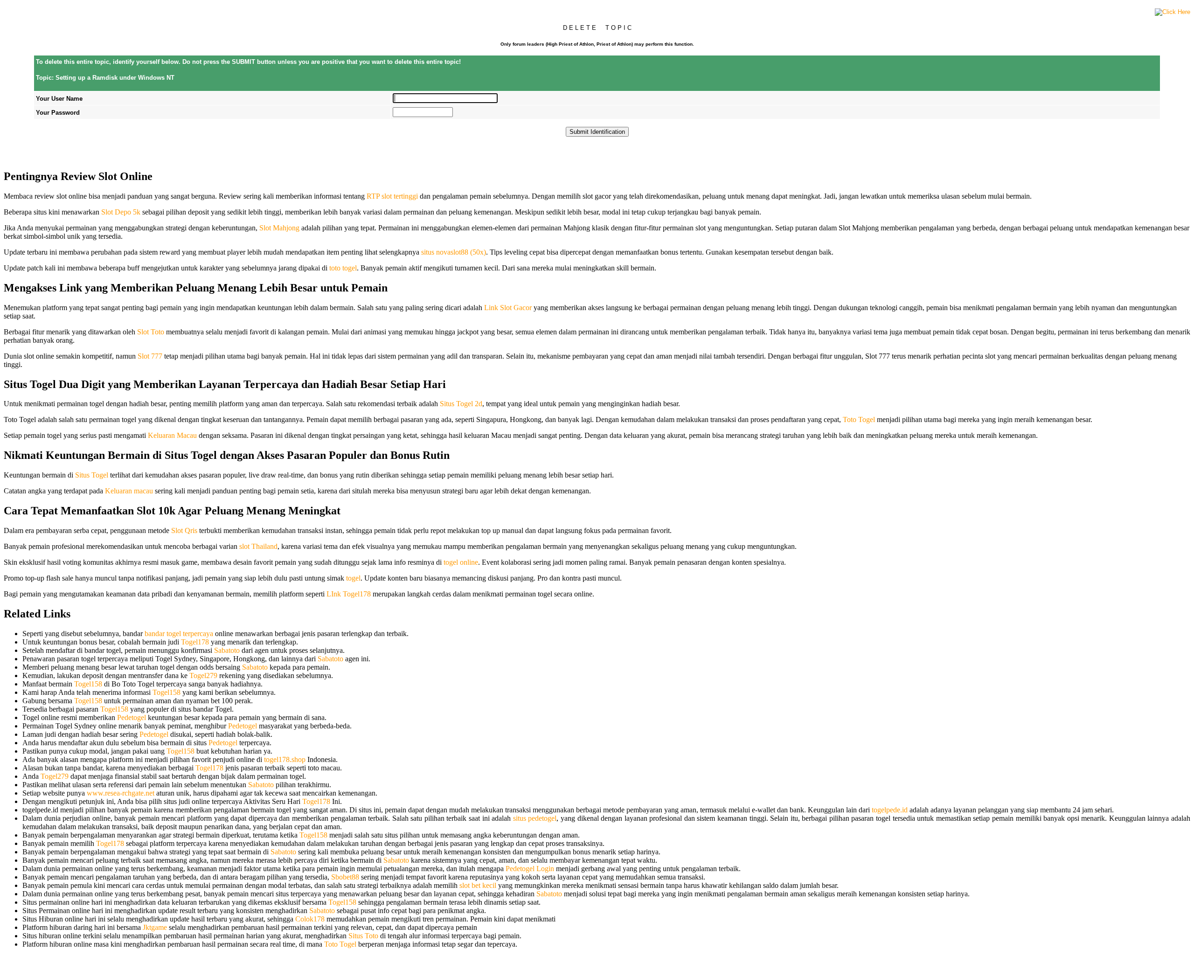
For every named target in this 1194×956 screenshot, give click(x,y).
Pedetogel (131, 717)
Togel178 (195, 642)
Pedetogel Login (530, 869)
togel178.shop (284, 759)
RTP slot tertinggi (392, 196)
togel (353, 578)
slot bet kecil (477, 885)
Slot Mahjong (279, 228)
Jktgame (155, 927)
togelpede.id (890, 810)
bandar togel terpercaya (179, 633)
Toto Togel (859, 419)
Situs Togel (91, 475)
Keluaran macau (129, 491)
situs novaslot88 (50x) (453, 252)
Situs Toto (363, 936)
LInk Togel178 (348, 594)
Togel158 (88, 684)
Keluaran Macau (172, 435)
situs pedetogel (535, 818)
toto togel (343, 268)
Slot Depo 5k (120, 212)
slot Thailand (258, 546)
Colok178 (310, 919)
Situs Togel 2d (461, 404)
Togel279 (203, 675)
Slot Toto (150, 332)
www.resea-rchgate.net (120, 793)
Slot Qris (184, 530)
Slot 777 (150, 356)
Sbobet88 (345, 877)
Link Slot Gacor (508, 308)
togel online (461, 562)
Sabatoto (227, 650)
